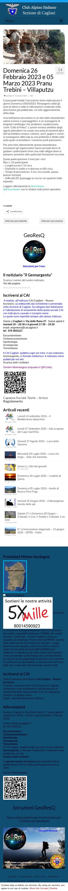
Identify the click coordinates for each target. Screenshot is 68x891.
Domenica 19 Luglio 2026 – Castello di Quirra (39, 477)
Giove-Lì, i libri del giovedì (31, 466)
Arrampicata (10, 345)
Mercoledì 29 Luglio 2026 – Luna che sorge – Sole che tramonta (38, 455)
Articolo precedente (16, 221)
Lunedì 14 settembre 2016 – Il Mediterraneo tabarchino (34, 418)
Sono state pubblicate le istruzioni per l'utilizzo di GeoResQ (34, 819)
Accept (44, 888)
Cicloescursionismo (15, 338)
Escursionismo (12, 335)
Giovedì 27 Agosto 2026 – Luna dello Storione (38, 443)
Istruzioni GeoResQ (34, 807)
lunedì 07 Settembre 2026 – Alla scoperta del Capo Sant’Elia (40, 430)
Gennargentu (11, 356)
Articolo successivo (52, 221)
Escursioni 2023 (21, 96)
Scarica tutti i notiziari (16, 362)
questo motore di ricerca (20, 761)
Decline (53, 888)
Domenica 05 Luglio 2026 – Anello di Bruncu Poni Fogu (38, 490)
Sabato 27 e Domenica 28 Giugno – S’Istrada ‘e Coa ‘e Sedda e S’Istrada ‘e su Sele (35, 516)
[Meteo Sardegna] (13, 595)
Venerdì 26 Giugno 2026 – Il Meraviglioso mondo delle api (40, 503)
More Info (34, 888)
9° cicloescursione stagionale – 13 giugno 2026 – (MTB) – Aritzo (40, 531)
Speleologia (10, 342)
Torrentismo (10, 348)
